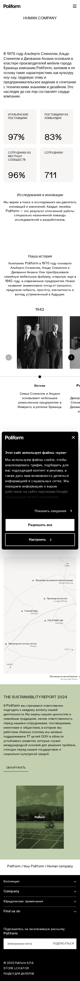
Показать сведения (50, 511)
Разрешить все (40, 525)
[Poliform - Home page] (12, 6)
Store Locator (16, 968)
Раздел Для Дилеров (19, 973)
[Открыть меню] (74, 6)
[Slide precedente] (9, 357)
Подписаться (63, 943)
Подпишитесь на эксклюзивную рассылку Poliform (34, 931)
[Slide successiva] (71, 357)
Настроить (37, 539)
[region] (40, 371)
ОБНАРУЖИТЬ (16, 767)
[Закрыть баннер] (73, 437)
